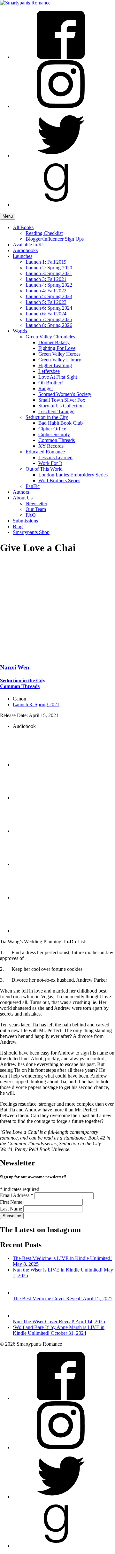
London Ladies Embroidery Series (73, 474)
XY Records (51, 446)
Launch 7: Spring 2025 (49, 319)
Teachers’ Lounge (56, 411)
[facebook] (61, 57)
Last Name (11, 1208)
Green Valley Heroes (59, 354)
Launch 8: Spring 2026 (49, 325)
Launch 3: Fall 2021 (46, 279)
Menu (8, 216)
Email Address (16, 1195)
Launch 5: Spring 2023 (49, 296)
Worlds (20, 331)
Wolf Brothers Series (59, 480)
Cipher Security (54, 434)
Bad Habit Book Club (60, 423)
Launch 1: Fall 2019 (46, 262)
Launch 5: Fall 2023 (46, 302)
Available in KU (29, 244)
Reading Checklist (44, 233)
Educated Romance (45, 451)
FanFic (33, 486)
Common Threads (56, 440)
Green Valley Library (59, 359)
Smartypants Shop (31, 532)
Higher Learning (55, 365)
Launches (22, 256)
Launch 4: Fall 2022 (46, 290)
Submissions (25, 520)
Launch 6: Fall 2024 (46, 313)
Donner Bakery (54, 342)
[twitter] (61, 155)
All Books (23, 227)
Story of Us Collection (61, 405)
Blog (18, 526)
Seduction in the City (47, 417)
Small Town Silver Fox (61, 400)
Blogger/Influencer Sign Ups (55, 239)
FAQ (31, 515)
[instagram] (61, 106)
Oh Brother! (50, 382)
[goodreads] (61, 204)
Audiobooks (25, 250)
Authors (21, 492)
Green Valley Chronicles (50, 336)
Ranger (45, 388)
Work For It (50, 463)
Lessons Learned (55, 457)
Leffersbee (49, 371)
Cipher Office (52, 428)
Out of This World (44, 469)
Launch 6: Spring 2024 (49, 308)
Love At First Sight (57, 377)
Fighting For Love (56, 348)
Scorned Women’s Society (64, 394)
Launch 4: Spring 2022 (49, 285)
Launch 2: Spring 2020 (49, 267)
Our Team (36, 509)
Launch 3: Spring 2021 (49, 273)
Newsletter (36, 503)
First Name (12, 1202)
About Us (23, 497)
